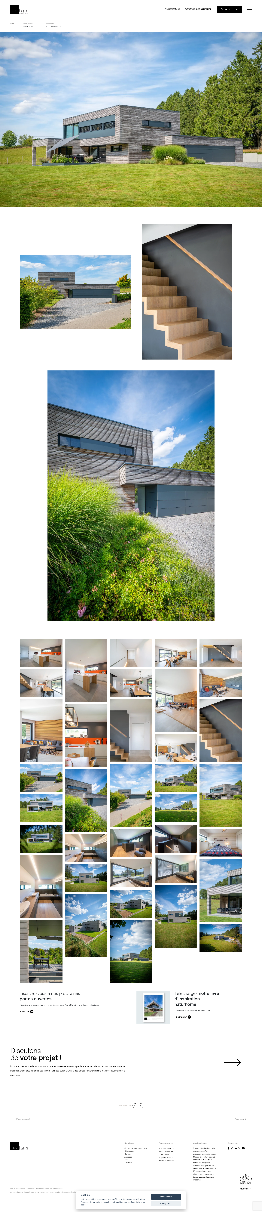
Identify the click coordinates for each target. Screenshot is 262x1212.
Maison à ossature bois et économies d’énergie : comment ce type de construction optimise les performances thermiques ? (204, 1162)
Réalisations (129, 1151)
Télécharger (181, 1017)
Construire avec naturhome (135, 1148)
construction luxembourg (19, 1192)
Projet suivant (240, 1119)
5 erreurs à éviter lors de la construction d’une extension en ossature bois (204, 1151)
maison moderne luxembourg (60, 1192)
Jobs (126, 1160)
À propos (128, 1157)
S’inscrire (24, 1011)
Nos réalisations (172, 9)
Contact (127, 1154)
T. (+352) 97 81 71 (166, 1157)
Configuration (166, 1203)
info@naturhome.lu (167, 1161)
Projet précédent (23, 1119)
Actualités (128, 1163)
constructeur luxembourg (39, 1192)
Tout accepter (166, 1196)
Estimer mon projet (229, 9)
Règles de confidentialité (53, 1188)
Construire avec (198, 9)
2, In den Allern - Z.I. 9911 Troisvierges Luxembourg (167, 1151)
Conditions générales (35, 1188)
